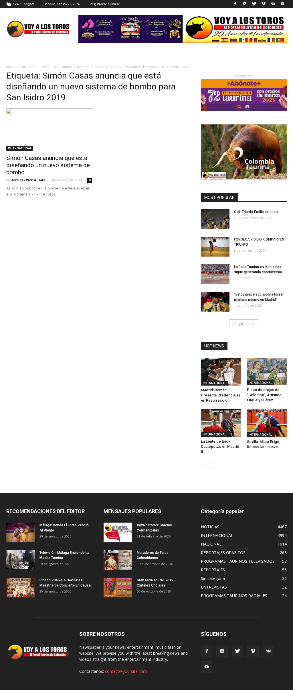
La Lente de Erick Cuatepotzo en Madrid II (220, 446)
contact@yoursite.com (126, 671)
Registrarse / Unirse (105, 4)
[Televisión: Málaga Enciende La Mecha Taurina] (20, 560)
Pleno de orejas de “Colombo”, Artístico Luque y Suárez (264, 395)
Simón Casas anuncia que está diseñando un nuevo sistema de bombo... (48, 165)
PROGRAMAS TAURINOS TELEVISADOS (238, 561)
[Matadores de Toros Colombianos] (118, 560)
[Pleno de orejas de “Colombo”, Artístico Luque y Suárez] (267, 371)
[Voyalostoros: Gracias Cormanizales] (118, 532)
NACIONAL (211, 544)
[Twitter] (254, 4)
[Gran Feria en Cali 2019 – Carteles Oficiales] (118, 587)
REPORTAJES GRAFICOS (223, 552)
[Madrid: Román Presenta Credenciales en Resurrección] (221, 372)
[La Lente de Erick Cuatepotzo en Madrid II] (221, 423)
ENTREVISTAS (214, 587)
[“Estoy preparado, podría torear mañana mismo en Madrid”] (215, 302)
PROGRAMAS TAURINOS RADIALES (234, 595)
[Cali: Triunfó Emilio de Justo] (215, 219)
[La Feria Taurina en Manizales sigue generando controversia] (215, 274)
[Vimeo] (263, 4)
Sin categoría (213, 578)
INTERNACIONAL (19, 148)
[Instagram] (244, 4)
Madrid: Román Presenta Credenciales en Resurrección (221, 395)
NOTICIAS (210, 526)
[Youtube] (282, 4)
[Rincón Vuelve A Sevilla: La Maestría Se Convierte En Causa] (20, 587)
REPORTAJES (213, 569)
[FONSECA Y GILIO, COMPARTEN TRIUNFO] (215, 247)
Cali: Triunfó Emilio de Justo (256, 212)
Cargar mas (241, 323)
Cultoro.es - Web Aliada (25, 180)
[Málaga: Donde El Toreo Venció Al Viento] (20, 532)
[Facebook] (235, 4)
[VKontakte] (273, 4)
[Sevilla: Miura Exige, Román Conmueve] (267, 423)
